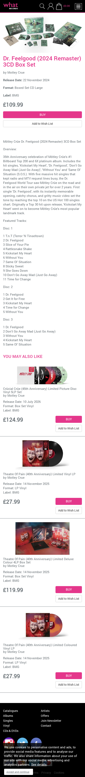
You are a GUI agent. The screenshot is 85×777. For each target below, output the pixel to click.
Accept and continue (17, 771)
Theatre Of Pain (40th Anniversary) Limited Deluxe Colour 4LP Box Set (38, 560)
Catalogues (10, 711)
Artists (45, 711)
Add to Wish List (42, 124)
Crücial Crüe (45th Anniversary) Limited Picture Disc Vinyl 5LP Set (40, 390)
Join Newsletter (51, 721)
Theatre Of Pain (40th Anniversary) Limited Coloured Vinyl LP (40, 646)
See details (39, 764)
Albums (8, 716)
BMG (15, 95)
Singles (8, 721)
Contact (46, 726)
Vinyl (6, 726)
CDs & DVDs (10, 731)
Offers (45, 716)
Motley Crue (16, 72)
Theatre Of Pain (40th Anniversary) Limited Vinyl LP (39, 474)
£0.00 (67, 5)
